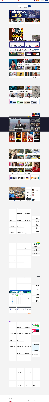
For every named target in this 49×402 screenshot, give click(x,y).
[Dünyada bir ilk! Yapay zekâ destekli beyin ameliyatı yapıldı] (29, 40)
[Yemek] (36, 0)
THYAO (25, 310)
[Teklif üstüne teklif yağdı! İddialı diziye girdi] (27, 331)
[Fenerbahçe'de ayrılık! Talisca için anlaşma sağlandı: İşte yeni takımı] (20, 265)
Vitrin (21, 400)
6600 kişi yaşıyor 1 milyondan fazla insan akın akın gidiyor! (37, 225)
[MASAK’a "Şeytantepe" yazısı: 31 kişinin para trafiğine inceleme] (13, 40)
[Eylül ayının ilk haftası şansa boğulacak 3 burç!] (13, 88)
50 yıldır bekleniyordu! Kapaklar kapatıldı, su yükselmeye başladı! (37, 218)
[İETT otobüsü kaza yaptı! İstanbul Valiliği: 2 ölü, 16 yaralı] (15, 40)
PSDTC (10, 310)
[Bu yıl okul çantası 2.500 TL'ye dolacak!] (27, 296)
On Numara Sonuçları (36, 350)
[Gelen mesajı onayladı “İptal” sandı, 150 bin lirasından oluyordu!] (23, 40)
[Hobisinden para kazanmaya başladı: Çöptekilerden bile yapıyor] (36, 383)
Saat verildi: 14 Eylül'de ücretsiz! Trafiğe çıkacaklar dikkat (37, 297)
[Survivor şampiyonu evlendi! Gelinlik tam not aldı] (27, 350)
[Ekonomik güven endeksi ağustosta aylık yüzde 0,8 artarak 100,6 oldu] (28, 170)
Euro (20, 294)
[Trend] (34, 0)
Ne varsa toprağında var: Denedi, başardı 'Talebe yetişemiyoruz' (13, 385)
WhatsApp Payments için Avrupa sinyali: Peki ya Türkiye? (36, 372)
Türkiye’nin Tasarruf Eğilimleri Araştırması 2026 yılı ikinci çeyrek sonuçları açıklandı (28, 380)
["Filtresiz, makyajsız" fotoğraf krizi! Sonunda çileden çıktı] (20, 331)
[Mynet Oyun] (13, 54)
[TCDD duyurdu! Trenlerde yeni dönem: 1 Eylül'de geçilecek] (34, 290)
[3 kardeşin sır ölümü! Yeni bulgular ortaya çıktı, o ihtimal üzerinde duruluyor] (19, 40)
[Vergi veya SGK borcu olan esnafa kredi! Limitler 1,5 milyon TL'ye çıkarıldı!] (34, 286)
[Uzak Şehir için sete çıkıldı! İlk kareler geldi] (12, 344)
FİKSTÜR (37, 243)
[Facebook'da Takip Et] (32, 324)
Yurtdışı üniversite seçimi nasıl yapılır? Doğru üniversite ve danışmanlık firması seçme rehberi (20, 386)
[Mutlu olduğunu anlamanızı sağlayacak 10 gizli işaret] (20, 68)
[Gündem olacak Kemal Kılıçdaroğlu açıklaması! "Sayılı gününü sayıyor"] (21, 40)
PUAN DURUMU (34, 243)
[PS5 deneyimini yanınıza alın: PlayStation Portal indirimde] (20, 157)
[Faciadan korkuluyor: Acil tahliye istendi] (26, 40)
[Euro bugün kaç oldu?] (20, 224)
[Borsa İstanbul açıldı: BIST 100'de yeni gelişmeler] (27, 211)
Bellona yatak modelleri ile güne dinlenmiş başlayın (21, 379)
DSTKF (17, 310)
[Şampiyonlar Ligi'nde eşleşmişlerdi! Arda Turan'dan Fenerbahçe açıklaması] (20, 40)
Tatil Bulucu (34, 400)
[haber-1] (12, 136)
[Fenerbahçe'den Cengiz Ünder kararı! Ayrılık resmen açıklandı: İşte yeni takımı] (12, 258)
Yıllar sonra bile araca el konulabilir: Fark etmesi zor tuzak (37, 293)
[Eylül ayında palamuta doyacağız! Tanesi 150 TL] (12, 230)
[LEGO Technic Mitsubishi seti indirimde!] (20, 170)
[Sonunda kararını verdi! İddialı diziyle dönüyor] (27, 357)
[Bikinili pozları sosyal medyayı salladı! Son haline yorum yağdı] (20, 357)
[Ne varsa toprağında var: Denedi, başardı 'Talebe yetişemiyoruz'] (12, 383)
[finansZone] (36, 114)
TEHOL (25, 309)
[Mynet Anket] (38, 0)
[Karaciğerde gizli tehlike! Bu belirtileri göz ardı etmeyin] (20, 95)
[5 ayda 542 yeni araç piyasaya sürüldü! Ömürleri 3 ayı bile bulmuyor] (20, 286)
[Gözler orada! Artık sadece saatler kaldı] (12, 283)
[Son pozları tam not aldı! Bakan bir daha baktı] (12, 337)
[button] (39, 0)
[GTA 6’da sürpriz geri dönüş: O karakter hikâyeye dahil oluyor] (28, 95)
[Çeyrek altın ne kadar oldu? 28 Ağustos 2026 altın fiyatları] (20, 151)
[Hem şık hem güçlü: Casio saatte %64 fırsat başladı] (20, 217)
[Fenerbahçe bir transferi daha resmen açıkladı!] (20, 252)
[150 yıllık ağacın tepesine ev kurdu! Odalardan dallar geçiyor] (28, 151)
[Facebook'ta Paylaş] (35, 355)
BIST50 (13, 294)
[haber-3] (24, 136)
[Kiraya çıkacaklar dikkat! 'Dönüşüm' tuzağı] (27, 286)
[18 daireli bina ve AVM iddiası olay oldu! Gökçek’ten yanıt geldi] (27, 40)
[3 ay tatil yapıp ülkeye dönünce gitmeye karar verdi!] (20, 324)
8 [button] (20, 200)
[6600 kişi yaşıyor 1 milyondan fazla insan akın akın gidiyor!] (34, 224)
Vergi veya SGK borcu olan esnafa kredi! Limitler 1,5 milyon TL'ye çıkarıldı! (37, 287)
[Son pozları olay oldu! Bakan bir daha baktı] (13, 64)
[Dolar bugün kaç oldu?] (12, 224)
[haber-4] (30, 136)
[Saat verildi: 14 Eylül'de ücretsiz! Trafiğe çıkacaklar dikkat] (34, 297)
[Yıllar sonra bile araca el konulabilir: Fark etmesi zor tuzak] (34, 293)
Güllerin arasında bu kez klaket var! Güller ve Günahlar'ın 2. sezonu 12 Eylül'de (28, 373)
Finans (15, 399)
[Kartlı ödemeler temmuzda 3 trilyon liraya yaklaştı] (28, 383)
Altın (22, 294)
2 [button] (13, 200)
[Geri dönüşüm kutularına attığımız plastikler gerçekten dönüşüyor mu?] (20, 211)
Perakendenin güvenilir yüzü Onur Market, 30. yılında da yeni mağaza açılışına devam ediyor (36, 380)
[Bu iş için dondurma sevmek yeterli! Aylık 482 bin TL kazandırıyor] (27, 280)
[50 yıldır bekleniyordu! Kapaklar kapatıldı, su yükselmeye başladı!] (34, 217)
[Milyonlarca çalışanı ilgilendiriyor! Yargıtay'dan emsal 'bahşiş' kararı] (20, 280)
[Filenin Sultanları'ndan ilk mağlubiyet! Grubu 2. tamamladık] (27, 245)
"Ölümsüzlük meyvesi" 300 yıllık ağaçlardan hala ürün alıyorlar (37, 232)
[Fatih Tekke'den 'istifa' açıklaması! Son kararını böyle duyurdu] (10, 40)
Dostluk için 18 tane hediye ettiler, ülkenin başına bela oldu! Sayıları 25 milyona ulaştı (37, 221)
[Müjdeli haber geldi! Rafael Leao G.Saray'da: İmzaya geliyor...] (27, 261)
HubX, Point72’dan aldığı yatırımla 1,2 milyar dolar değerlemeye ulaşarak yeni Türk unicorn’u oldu (13, 373)
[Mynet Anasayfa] (2, 0)
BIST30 (15, 294)
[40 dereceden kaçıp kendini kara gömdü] (28, 68)
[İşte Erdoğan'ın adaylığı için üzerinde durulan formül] (18, 40)
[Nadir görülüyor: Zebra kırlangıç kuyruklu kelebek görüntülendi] (28, 164)
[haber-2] (18, 136)
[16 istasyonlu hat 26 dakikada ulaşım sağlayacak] (28, 157)
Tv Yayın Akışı (33, 332)
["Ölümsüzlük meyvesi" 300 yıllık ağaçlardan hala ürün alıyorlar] (34, 231)
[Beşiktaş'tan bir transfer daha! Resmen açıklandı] (12, 40)
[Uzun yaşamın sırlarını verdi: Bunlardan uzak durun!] (24, 40)
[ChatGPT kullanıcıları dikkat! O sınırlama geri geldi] (34, 228)
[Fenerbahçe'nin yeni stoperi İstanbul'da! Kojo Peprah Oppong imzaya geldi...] (30, 40)
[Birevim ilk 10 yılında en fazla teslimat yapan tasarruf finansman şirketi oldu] (20, 370)
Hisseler (28, 400)
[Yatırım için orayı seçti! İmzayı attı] (20, 337)
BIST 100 (11, 295)
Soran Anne (34, 399)
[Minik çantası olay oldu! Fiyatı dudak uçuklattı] (20, 350)
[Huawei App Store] (11, 401)
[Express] (37, 0)
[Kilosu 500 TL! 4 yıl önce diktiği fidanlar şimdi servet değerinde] (12, 376)
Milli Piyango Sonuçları (36, 344)
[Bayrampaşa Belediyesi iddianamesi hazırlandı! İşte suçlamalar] (13, 95)
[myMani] (18, 1)
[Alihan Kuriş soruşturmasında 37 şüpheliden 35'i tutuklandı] (9, 40)
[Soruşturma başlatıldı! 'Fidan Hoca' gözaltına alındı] (11, 40)
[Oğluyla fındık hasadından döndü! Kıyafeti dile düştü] (12, 214)
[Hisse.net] (20, 54)
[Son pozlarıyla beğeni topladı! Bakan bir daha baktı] (20, 344)
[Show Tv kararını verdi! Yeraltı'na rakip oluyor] (13, 154)
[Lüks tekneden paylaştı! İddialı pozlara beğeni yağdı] (36, 167)
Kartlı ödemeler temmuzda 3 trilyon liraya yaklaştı (28, 385)
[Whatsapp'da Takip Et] (38, 324)
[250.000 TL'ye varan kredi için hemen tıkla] (16, 40)
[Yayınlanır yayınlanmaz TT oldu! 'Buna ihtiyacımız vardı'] (27, 340)
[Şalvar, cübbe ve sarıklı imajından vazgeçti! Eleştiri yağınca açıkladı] (27, 324)
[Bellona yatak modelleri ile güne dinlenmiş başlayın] (20, 376)
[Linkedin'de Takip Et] (36, 324)
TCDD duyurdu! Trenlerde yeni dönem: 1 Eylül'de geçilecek (37, 290)
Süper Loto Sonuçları (36, 347)
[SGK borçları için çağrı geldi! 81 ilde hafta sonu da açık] (20, 230)
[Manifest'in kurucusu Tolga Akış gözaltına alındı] (12, 327)
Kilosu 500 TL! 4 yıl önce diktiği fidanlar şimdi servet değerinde (13, 379)
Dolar (17, 294)
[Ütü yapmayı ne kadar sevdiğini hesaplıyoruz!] (36, 151)
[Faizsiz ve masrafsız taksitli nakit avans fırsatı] (22, 40)
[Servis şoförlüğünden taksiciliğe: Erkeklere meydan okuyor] (36, 157)
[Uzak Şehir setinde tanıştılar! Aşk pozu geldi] (27, 227)
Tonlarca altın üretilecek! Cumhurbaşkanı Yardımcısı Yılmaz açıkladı (37, 301)
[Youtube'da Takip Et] (37, 324)
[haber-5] (37, 136)
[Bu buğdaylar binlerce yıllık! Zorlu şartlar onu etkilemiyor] (27, 217)
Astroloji (22, 399)
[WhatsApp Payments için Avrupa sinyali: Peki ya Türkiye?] (36, 370)
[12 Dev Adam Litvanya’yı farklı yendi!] (20, 245)
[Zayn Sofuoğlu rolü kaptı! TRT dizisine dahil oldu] (28, 88)
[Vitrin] (35, 0)
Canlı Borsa (38, 276)
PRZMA (10, 309)
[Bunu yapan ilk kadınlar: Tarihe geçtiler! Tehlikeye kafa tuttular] (36, 91)
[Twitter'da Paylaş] (36, 355)
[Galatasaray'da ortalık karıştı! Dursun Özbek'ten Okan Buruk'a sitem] (20, 34)
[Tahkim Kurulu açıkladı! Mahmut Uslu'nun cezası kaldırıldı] (20, 258)
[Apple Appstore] (11, 399)
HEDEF (17, 309)
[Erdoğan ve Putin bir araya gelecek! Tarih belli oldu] (20, 61)
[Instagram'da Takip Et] (35, 324)
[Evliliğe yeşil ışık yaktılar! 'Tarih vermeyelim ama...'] (12, 353)
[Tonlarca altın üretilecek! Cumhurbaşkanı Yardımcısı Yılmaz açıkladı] (34, 300)
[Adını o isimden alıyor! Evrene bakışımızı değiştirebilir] (25, 40)
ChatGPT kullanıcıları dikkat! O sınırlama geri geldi (37, 228)
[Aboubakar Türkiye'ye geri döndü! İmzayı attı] (12, 248)
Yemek (15, 400)
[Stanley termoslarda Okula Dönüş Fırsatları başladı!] (36, 68)
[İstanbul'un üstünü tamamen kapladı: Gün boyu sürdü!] (28, 61)
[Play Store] (11, 398)
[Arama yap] (40, 0)
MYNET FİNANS (12, 50)
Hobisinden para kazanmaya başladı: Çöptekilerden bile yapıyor (35, 386)
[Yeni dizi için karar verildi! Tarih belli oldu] (13, 164)
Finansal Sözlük (29, 399)
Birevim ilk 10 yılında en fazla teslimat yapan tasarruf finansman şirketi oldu (20, 373)
